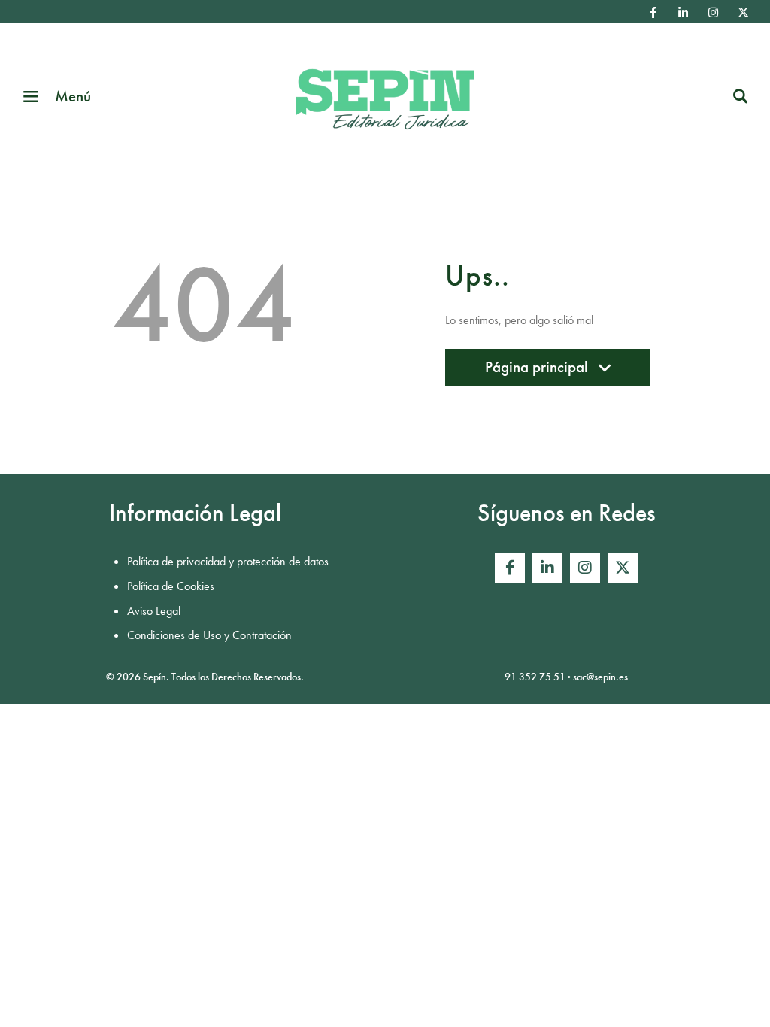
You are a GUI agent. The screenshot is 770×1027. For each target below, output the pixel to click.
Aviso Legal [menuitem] (153, 611)
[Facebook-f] (652, 12)
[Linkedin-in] (682, 12)
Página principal (536, 371)
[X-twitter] (743, 12)
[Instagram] (713, 12)
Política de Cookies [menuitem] (170, 586)
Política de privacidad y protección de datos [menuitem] (228, 561)
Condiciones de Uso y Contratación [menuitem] (209, 635)
